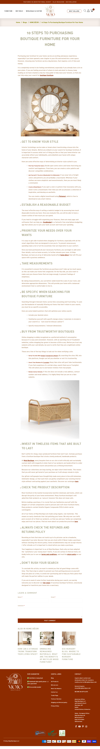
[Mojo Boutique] (50, 11)
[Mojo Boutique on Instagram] (86, 726)
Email (53, 597)
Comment (21, 605)
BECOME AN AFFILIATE (81, 691)
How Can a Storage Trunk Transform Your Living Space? (28, 651)
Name (20, 597)
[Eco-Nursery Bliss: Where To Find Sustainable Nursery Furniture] (72, 638)
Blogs (25, 22)
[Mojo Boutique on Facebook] (76, 726)
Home (18, 22)
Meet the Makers (56, 688)
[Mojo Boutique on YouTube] (79, 726)
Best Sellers (74, 11)
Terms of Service (56, 699)
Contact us (54, 692)
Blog (52, 678)
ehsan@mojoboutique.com (83, 688)
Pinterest (62, 196)
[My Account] (88, 10)
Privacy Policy (55, 706)
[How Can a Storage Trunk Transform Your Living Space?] (28, 638)
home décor (64, 255)
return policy (71, 554)
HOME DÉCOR (34, 22)
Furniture (8, 11)
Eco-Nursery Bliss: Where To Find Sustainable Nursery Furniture (71, 654)
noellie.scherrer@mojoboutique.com (86, 682)
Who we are (54, 685)
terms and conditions (49, 554)
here (76, 481)
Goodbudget (47, 222)
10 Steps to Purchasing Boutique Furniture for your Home (62, 22)
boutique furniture (46, 75)
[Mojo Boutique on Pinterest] (83, 726)
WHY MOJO (19, 11)
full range (46, 583)
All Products (54, 681)
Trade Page (54, 695)
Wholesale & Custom (34, 11)
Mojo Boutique (29, 460)
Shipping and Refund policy (59, 702)
